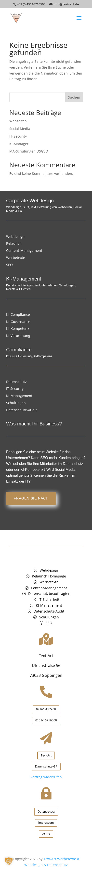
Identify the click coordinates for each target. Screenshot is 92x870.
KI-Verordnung (18, 335)
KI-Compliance (18, 314)
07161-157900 (46, 709)
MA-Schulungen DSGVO (28, 151)
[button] (9, 861)
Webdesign (15, 236)
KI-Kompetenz (17, 328)
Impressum (46, 822)
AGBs (46, 834)
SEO (9, 264)
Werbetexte (15, 257)
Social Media (19, 128)
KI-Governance (18, 321)
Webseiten (18, 121)
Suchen (74, 97)
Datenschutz (16, 381)
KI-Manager (18, 143)
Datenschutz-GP (46, 766)
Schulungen (16, 402)
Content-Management (24, 250)
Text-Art (46, 755)
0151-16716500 (46, 720)
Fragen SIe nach (31, 498)
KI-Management (19, 395)
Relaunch (14, 243)
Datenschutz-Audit (21, 410)
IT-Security (18, 136)
